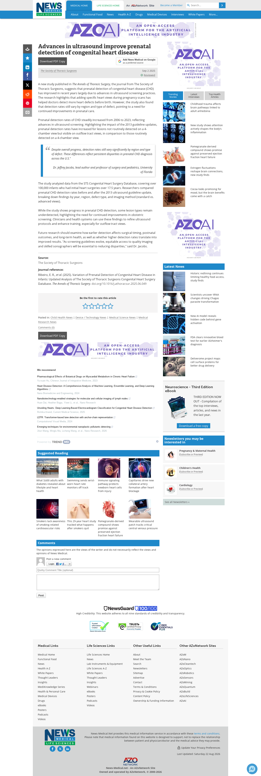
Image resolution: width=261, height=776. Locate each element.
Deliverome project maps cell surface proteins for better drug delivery (205, 362)
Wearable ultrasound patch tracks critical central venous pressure (143, 524)
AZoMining (186, 682)
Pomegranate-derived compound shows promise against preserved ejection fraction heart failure (111, 528)
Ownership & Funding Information (153, 700)
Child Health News (62, 317)
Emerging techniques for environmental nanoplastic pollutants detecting (73, 426)
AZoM (183, 654)
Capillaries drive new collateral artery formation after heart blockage (141, 486)
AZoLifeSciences (189, 696)
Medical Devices (47, 696)
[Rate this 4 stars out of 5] (104, 306)
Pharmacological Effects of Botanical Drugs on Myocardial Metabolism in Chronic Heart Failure (86, 376)
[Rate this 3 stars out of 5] (98, 306)
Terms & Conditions (145, 687)
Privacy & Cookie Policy (146, 691)
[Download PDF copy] (27, 48)
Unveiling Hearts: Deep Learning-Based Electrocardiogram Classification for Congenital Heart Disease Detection (94, 408)
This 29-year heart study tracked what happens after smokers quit (81, 524)
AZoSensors (186, 677)
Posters (42, 710)
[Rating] (27, 57)
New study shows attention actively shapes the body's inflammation (207, 128)
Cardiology (185, 485)
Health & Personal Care (51, 691)
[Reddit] (27, 94)
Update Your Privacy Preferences (200, 747)
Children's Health (189, 468)
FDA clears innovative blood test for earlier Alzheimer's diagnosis (207, 340)
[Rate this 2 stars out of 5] (92, 306)
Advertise (138, 677)
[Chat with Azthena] (252, 769)
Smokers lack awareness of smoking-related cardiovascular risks (50, 524)
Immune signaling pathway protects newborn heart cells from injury (110, 486)
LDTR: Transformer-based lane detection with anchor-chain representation (75, 417)
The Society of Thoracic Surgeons (59, 70)
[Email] (27, 112)
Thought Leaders (48, 677)
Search (137, 663)
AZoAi (183, 700)
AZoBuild (185, 691)
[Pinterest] (27, 103)
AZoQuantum (187, 687)
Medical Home (79, 5)
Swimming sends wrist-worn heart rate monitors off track (81, 484)
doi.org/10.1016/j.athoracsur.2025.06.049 (119, 283)
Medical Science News (122, 317)
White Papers (46, 673)
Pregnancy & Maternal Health (197, 450)
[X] (27, 85)
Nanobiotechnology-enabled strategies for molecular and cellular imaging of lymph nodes (82, 398)
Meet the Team (142, 659)
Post (41, 595)
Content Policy (141, 696)
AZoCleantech (188, 663)
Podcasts (43, 714)
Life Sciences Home (108, 5)
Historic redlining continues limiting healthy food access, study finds (207, 277)
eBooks (42, 705)
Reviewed (149, 75)
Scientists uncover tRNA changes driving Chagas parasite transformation (205, 298)
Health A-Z (44, 668)
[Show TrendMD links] (157, 441)
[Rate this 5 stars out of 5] (110, 306)
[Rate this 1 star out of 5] (85, 306)
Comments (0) (46, 327)
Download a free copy (193, 426)
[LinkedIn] (27, 66)
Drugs (41, 700)
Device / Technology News (90, 317)
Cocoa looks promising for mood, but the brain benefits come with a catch (208, 192)
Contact (137, 682)
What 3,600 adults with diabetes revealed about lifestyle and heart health (50, 486)
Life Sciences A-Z (97, 668)
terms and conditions (206, 733)
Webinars (92, 687)
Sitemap (138, 673)
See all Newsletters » (177, 502)
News (41, 663)
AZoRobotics (187, 673)
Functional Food (47, 659)
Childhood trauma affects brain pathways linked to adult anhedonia (206, 107)
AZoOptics (186, 668)
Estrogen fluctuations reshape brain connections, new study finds (207, 171)
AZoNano (185, 659)
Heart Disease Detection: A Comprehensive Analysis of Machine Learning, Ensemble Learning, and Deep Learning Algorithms (95, 387)
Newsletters (140, 668)
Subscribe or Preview (191, 454)
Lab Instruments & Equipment (105, 663)
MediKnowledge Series (51, 687)
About (136, 654)
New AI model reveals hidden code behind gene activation (206, 319)
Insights (42, 682)
